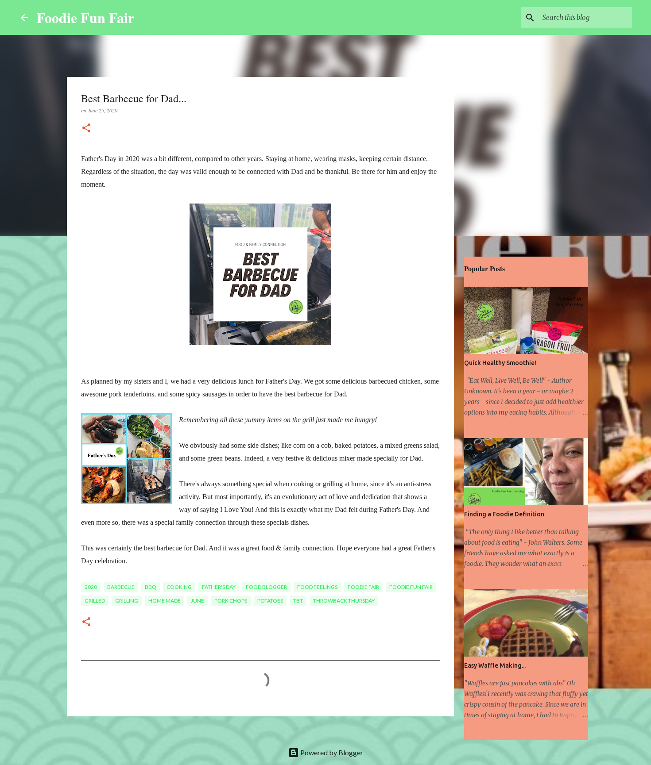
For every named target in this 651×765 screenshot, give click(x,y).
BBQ (150, 587)
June (197, 600)
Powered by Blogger (331, 752)
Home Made (164, 600)
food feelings (317, 587)
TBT (298, 600)
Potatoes (270, 600)
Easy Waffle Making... (495, 665)
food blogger (266, 587)
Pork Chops (230, 600)
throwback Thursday (344, 600)
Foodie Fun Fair (85, 17)
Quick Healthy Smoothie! (500, 362)
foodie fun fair (411, 587)
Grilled (95, 600)
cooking (179, 587)
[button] (86, 129)
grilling (126, 600)
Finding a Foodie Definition (504, 514)
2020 (91, 587)
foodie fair (363, 587)
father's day (219, 587)
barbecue (121, 587)
